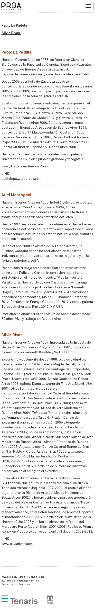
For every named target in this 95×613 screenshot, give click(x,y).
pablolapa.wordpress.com (21, 179)
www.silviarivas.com (17, 544)
